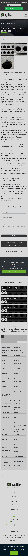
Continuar (14, 552)
